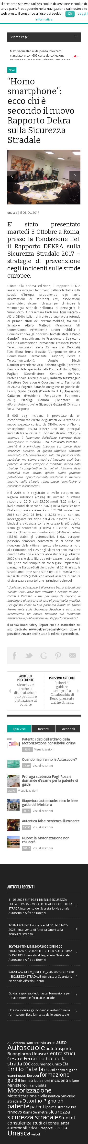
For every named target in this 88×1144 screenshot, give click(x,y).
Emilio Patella (25, 1069)
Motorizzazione (29, 1090)
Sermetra (40, 1112)
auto (61, 1042)
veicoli (36, 1134)
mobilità (39, 1085)
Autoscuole (26, 1047)
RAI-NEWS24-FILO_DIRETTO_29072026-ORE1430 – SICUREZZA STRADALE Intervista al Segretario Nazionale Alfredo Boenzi (41, 976)
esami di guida (66, 1070)
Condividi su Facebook (14, 655)
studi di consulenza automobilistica (38, 1125)
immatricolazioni (35, 1080)
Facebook (68, 729)
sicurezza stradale (32, 1117)
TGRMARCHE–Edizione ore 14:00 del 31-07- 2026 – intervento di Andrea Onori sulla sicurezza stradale (38, 929)
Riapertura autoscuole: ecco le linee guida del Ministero (50, 802)
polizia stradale (58, 1107)
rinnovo (14, 1112)
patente (18, 1106)
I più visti (19, 729)
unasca (12, 213)
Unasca (19, 1132)
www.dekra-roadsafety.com (48, 629)
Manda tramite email (73, 655)
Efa (65, 1064)
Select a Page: (19, 37)
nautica (54, 1095)
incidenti (59, 1080)
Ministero (16, 1085)
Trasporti (45, 1128)
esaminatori (16, 1075)
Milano (74, 1080)
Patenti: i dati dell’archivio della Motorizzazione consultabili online (49, 741)
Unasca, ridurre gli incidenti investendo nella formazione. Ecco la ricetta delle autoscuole (39, 1012)
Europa (33, 1075)
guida (13, 1080)
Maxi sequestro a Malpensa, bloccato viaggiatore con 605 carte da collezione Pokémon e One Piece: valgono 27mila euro (40, 55)
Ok (70, 13)
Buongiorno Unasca (26, 1053)
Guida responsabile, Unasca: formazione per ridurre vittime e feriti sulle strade (40, 995)
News (12, 70)
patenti (38, 1107)
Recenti (43, 729)
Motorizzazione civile (27, 1096)
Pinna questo (58, 655)
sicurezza (59, 1111)
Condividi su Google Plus (43, 655)
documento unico (46, 1064)
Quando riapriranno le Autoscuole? (49, 759)
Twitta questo (29, 655)
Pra (73, 1107)
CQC (27, 1064)
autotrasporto (59, 1048)
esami (49, 1069)
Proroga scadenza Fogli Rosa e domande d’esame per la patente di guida (50, 780)
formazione (54, 1074)
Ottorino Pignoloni (43, 1100)
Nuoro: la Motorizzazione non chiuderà (45, 840)
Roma (27, 1112)
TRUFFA (60, 1127)
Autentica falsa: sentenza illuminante (51, 821)
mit (28, 1085)
